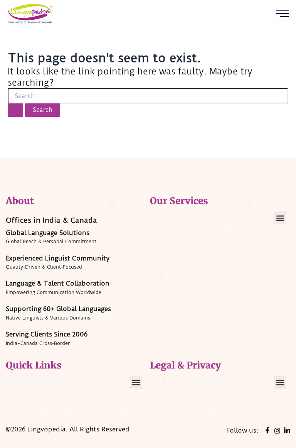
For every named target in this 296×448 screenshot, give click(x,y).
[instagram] (277, 430)
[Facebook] (267, 430)
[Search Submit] (15, 110)
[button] (280, 217)
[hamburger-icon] (282, 13)
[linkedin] (287, 430)
